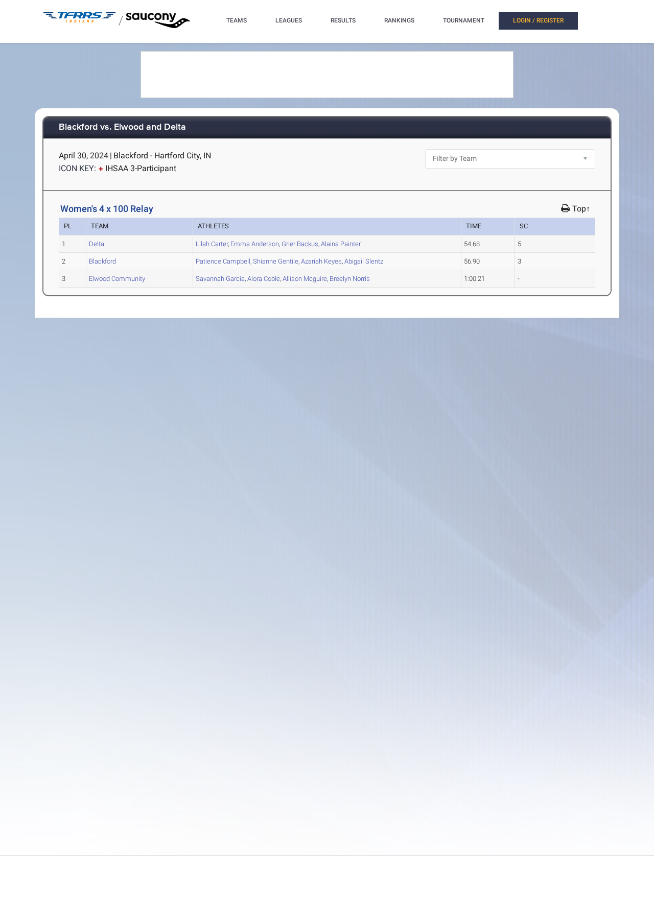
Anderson (254, 244)
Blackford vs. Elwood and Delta (122, 127)
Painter (341, 244)
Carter (212, 244)
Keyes (321, 261)
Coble (263, 278)
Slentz (363, 261)
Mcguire (305, 278)
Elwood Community (117, 278)
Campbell (223, 261)
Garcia (220, 278)
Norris (350, 278)
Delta (96, 244)
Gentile (275, 261)
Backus (300, 244)
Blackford (102, 261)
